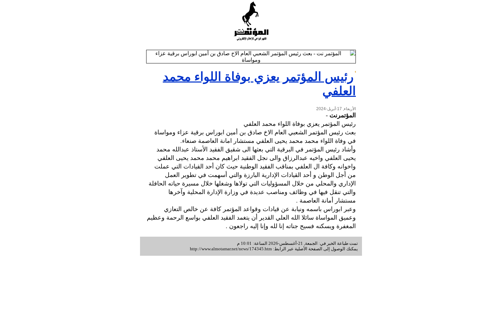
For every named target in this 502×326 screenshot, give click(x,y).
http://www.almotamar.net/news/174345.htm (231, 248)
